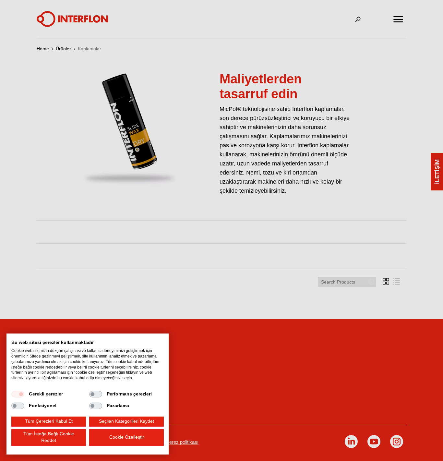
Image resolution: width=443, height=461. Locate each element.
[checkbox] (17, 394)
